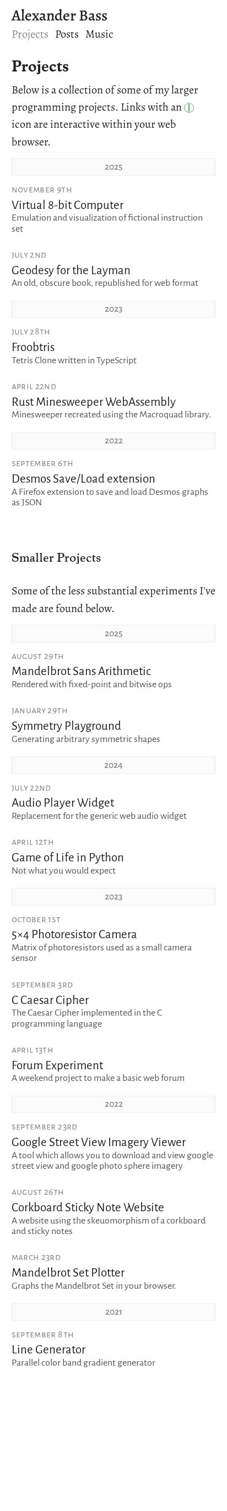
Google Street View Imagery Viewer (99, 1142)
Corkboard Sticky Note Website (88, 1207)
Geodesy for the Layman (71, 270)
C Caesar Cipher (50, 1000)
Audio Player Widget (63, 803)
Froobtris (33, 347)
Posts (67, 33)
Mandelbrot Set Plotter (68, 1273)
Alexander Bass (59, 15)
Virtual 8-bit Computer (67, 205)
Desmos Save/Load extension (83, 479)
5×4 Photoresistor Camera (74, 934)
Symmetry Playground (66, 726)
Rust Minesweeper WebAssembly (94, 402)
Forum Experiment (57, 1065)
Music (99, 33)
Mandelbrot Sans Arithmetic (81, 671)
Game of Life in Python (68, 857)
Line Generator (48, 1349)
